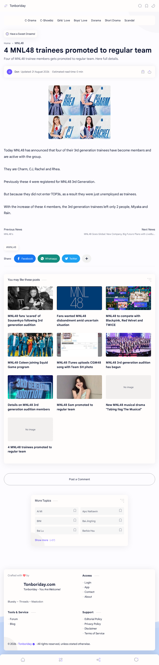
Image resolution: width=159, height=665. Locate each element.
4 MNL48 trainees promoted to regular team (30, 449)
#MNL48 (11, 247)
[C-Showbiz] (46, 20)
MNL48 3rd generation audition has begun (128, 365)
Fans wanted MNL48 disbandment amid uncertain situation (77, 320)
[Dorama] (96, 20)
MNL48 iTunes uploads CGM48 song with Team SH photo (79, 365)
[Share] (98, 659)
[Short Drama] (113, 20)
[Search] (140, 6)
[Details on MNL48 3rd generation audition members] (30, 387)
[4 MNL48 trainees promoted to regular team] (30, 429)
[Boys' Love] (80, 20)
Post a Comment (79, 479)
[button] (153, 6)
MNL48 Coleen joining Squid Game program (28, 365)
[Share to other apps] (86, 258)
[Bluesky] (12, 602)
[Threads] (24, 602)
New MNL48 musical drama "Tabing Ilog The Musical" (125, 407)
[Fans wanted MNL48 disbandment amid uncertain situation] (79, 298)
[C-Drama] (30, 20)
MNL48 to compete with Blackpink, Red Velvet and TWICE (124, 320)
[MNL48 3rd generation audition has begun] (128, 345)
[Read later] (143, 72)
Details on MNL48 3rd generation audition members (29, 407)
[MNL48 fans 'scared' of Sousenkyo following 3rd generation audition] (30, 298)
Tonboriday (18, 6)
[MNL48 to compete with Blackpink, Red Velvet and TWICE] (128, 298)
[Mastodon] (37, 602)
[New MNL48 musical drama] (128, 387)
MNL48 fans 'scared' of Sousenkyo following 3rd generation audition (25, 320)
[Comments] (136, 659)
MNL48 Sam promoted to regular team (75, 407)
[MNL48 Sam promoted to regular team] (79, 387)
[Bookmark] (146, 6)
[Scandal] (129, 20)
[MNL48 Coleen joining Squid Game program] (30, 345)
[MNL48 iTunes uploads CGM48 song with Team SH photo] (79, 345)
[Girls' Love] (63, 20)
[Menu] (60, 659)
